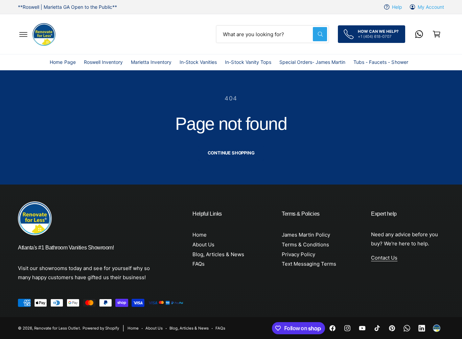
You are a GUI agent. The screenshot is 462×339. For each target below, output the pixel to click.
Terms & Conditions (305, 244)
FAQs (198, 264)
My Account (431, 7)
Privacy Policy (298, 254)
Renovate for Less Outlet (56, 328)
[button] (23, 34)
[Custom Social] (436, 328)
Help (397, 7)
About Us (203, 244)
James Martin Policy (306, 235)
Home (199, 235)
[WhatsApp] (419, 34)
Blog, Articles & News (218, 254)
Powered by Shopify (101, 328)
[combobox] (272, 34)
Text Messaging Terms (309, 264)
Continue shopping (231, 152)
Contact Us (384, 258)
